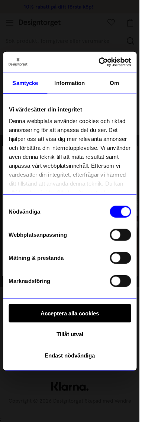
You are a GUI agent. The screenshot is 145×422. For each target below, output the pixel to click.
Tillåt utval (70, 334)
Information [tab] (69, 82)
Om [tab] (114, 82)
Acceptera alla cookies (70, 313)
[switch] (120, 234)
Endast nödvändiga (70, 355)
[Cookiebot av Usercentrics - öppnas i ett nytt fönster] (99, 62)
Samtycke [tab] (25, 82)
